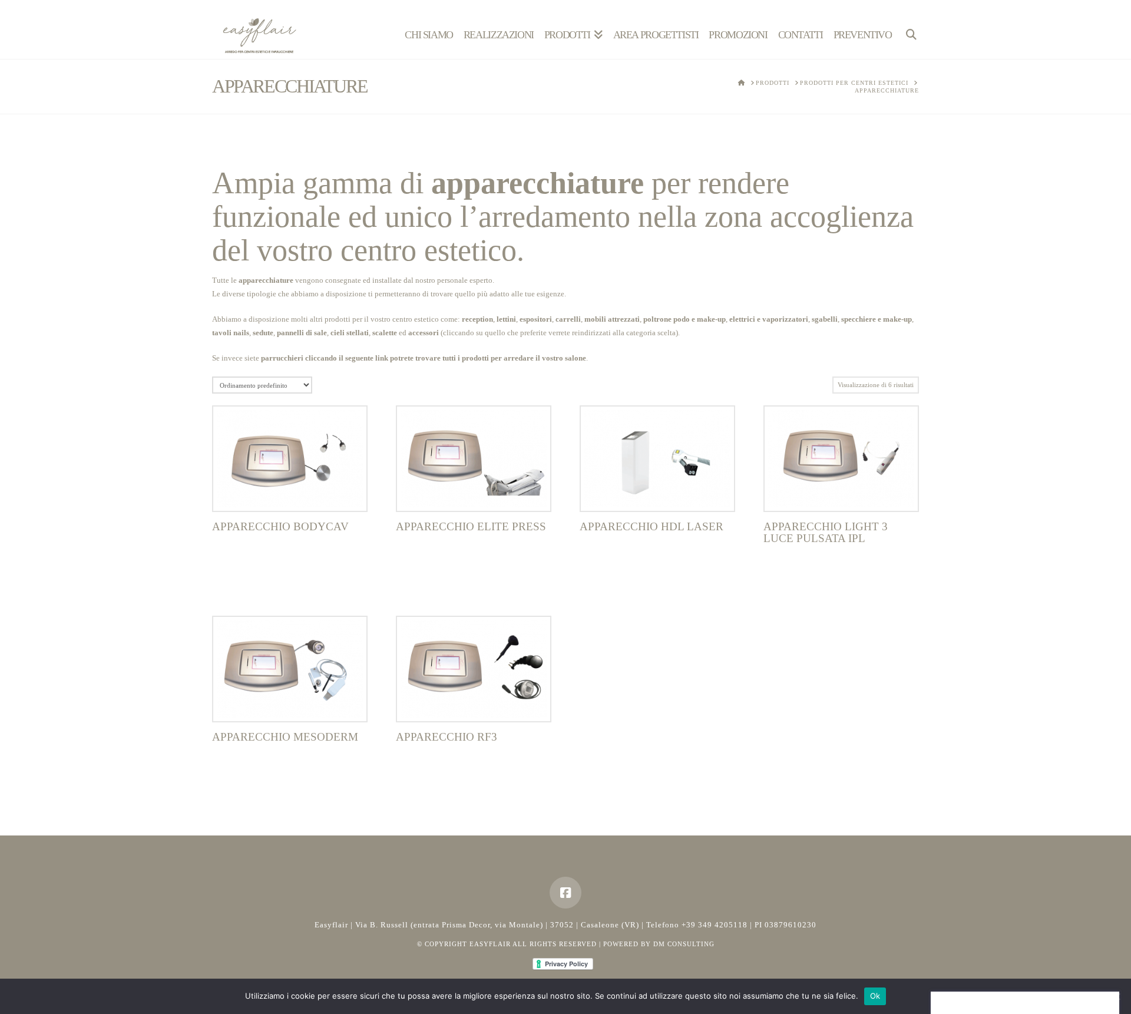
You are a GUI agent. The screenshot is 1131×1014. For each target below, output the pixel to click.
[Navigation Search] (908, 29)
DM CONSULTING (684, 943)
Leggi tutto (290, 489)
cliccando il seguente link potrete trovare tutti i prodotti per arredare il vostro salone (445, 358)
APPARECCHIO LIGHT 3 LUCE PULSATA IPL (825, 532)
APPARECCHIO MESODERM (285, 737)
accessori (423, 332)
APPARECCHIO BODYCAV (280, 526)
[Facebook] (565, 893)
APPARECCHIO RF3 (446, 737)
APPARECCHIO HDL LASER (651, 526)
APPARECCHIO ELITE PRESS (471, 526)
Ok (875, 995)
